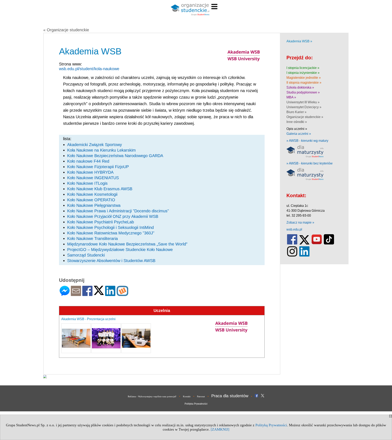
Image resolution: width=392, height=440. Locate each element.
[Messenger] (65, 294)
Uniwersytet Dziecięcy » (303, 107)
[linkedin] (304, 255)
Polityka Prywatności (196, 403)
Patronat (201, 396)
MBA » (291, 97)
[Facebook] (87, 294)
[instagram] (292, 255)
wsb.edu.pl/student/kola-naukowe (89, 68)
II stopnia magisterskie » (303, 82)
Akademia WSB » (299, 41)
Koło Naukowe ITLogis (87, 183)
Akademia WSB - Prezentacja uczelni (88, 319)
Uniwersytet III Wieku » (303, 102)
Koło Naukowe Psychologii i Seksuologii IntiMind (110, 227)
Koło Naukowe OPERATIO (91, 200)
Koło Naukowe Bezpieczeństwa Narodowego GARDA (115, 155)
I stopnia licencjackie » (302, 68)
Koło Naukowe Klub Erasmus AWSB (99, 189)
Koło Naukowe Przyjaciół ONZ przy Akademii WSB (112, 216)
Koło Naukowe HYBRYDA (90, 172)
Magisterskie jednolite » (303, 77)
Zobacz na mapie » (300, 222)
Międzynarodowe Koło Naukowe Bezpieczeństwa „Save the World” (127, 244)
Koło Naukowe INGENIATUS (93, 178)
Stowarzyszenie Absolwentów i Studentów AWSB (111, 260)
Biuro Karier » (296, 112)
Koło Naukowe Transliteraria (92, 238)
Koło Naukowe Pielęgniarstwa (93, 205)
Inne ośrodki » (296, 122)
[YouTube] (316, 243)
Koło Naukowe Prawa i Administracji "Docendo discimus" (118, 211)
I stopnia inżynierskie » (303, 72)
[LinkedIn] (110, 294)
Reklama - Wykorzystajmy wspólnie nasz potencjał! (152, 396)
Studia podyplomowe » (303, 92)
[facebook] (292, 243)
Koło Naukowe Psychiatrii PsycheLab (100, 222)
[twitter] (304, 243)
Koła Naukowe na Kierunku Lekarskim (101, 150)
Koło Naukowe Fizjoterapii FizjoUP (98, 166)
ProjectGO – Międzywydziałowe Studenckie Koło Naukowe (120, 249)
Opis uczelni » (296, 129)
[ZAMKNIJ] (220, 429)
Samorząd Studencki (86, 255)
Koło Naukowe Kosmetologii (92, 194)
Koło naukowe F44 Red (88, 161)
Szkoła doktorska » (300, 87)
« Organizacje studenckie (66, 30)
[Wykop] (122, 294)
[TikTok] (329, 243)
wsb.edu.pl (294, 229)
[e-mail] (76, 294)
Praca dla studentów (229, 396)
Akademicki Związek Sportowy (94, 144)
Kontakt (186, 396)
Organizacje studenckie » (304, 117)
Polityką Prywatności (271, 425)
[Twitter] (99, 293)
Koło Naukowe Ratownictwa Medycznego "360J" (110, 233)
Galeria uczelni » (298, 133)
